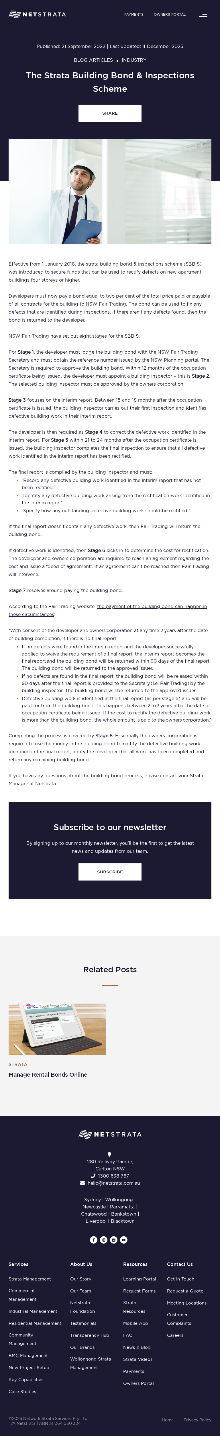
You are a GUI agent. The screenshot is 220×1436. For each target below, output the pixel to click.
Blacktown (123, 1221)
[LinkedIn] (113, 1240)
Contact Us (180, 1264)
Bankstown (123, 1214)
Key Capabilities (26, 1379)
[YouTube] (123, 1240)
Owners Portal (170, 15)
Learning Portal (139, 1279)
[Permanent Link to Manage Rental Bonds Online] (57, 1029)
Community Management (22, 1339)
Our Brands (82, 1347)
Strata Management (30, 1279)
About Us (81, 1264)
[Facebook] (93, 1240)
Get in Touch (180, 1279)
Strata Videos (137, 1359)
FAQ (128, 1335)
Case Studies (22, 1391)
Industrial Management (33, 1311)
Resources (135, 1264)
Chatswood (94, 1214)
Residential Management (35, 1323)
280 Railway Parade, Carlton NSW (110, 1165)
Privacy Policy (197, 1420)
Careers (175, 1335)
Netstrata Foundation (82, 1307)
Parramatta (122, 1207)
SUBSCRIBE (110, 872)
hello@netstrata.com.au (114, 1183)
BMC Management (28, 1355)
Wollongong (119, 1199)
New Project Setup (29, 1367)
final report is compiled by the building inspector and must (84, 472)
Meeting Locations (187, 1303)
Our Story (80, 1279)
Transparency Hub (89, 1335)
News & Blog (137, 1347)
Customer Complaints (179, 1319)
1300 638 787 (113, 1176)
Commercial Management (22, 1295)
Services (18, 1264)
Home (168, 1420)
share (110, 113)
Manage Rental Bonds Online (48, 1074)
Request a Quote (185, 1291)
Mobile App (135, 1323)
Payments (134, 15)
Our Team (80, 1291)
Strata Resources (134, 1307)
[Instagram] (103, 1240)
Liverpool (96, 1221)
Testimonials (83, 1323)
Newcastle (94, 1207)
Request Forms (139, 1291)
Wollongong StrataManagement (90, 1363)
